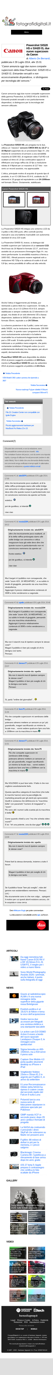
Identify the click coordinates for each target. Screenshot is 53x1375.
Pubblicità (44, 1320)
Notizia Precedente (12, 373)
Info (37, 451)
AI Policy (35, 1320)
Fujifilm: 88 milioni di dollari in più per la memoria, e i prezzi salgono (30, 1144)
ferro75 (22, 709)
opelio (21, 602)
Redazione (18, 1322)
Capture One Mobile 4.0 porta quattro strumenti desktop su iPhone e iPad (32, 1063)
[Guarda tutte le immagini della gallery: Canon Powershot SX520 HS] (14, 207)
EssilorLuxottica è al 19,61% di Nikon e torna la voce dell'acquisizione (32, 1011)
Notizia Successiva (38, 385)
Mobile (34, 1329)
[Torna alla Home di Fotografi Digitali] (26, 26)
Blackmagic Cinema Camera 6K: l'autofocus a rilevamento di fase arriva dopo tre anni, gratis (33, 1156)
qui (38, 915)
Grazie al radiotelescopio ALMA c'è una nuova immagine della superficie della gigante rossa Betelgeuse (33, 999)
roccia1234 (23, 521)
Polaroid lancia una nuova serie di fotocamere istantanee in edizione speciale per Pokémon (32, 1104)
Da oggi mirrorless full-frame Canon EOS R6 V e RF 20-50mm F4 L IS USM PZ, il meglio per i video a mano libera (32, 962)
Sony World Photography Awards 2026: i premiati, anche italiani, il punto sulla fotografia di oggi (33, 976)
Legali (13, 1320)
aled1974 (22, 475)
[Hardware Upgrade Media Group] (28, 1318)
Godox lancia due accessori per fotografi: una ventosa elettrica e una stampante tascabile (32, 1023)
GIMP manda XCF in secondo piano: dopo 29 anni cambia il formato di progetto (32, 1118)
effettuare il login (19, 910)
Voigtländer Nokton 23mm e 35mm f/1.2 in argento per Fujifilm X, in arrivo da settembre (32, 1076)
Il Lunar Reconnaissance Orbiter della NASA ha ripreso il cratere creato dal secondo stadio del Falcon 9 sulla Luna (33, 1089)
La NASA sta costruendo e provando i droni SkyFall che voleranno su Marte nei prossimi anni (33, 1131)
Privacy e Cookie (23, 1320)
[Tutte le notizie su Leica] (27, 930)
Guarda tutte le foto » (9, 191)
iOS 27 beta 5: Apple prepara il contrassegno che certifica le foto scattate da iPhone (32, 1169)
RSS (26, 1322)
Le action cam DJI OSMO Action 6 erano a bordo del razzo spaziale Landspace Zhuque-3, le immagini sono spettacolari (33, 1038)
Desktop (20, 1329)
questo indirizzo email (32, 466)
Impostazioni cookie (37, 1322)
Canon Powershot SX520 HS (15, 189)
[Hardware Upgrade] (24, 1312)
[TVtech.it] (39, 1312)
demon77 (23, 663)
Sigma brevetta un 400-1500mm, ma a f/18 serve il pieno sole (33, 1052)
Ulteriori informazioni (39, 1339)
